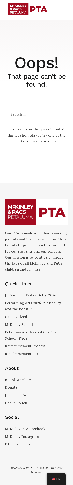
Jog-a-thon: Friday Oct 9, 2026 (30, 295)
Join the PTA (15, 395)
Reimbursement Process (25, 346)
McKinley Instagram (22, 436)
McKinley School (19, 324)
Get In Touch (16, 403)
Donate (11, 387)
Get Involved (16, 316)
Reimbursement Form (23, 353)
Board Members (18, 379)
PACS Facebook (18, 444)
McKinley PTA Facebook (25, 428)
